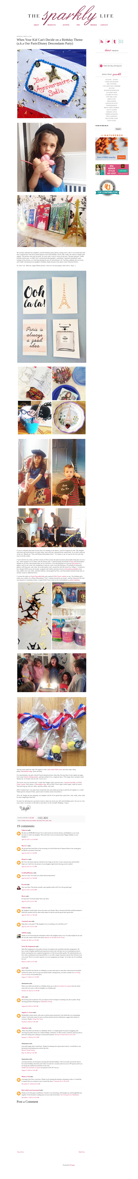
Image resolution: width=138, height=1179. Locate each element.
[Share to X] (43, 818)
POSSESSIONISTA (111, 105)
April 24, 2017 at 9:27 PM (29, 901)
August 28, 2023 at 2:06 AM (30, 1006)
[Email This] (39, 818)
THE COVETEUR (111, 84)
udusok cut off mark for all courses (54, 937)
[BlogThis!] (41, 818)
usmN (23, 968)
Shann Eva (25, 859)
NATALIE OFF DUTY (112, 103)
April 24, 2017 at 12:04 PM (30, 839)
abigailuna (25, 1028)
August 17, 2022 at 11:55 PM (30, 977)
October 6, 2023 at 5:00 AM (30, 1022)
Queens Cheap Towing (28, 1050)
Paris (71, 561)
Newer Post (20, 1152)
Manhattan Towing (46, 1001)
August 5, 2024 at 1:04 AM (30, 1070)
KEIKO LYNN (112, 99)
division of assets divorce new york (65, 1034)
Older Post (82, 1152)
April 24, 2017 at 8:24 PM (29, 890)
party (47, 820)
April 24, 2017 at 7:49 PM (29, 878)
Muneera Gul (26, 1076)
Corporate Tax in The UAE (61, 1081)
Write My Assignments (28, 946)
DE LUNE (111, 88)
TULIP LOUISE (111, 120)
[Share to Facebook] (45, 818)
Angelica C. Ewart (27, 1012)
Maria (23, 896)
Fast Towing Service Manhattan (69, 1095)
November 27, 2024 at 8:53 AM (31, 1084)
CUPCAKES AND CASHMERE (111, 86)
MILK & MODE (111, 101)
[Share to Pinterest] (47, 818)
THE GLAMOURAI (111, 116)
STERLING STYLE (111, 112)
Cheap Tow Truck (38, 1019)
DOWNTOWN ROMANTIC (111, 90)
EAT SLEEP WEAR (111, 92)
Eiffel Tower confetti (59, 576)
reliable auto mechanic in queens (31, 1067)
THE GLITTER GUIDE (111, 118)
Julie (23, 997)
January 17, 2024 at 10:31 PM (30, 1037)
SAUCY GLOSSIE (112, 110)
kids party (39, 820)
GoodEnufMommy (27, 873)
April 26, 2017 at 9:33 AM (29, 926)
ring (40, 784)
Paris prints (75, 563)
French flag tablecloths (38, 576)
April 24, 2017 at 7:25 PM (29, 866)
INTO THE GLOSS (111, 97)
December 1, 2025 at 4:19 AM (30, 1097)
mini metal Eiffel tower (55, 769)
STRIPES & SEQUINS (111, 114)
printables (71, 569)
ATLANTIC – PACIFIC (111, 79)
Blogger (72, 1165)
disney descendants (31, 820)
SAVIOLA (24, 933)
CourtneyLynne (26, 921)
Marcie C (24, 846)
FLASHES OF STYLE (112, 94)
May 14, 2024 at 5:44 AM (29, 1053)
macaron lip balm (70, 782)
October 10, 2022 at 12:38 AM (30, 990)
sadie (50, 820)
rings (26, 771)
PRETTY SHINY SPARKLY (111, 107)
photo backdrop (75, 580)
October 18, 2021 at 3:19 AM (30, 940)
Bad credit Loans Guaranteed (31, 1090)
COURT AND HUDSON (111, 82)
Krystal (24, 884)
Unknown (24, 830)
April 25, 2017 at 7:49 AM (29, 915)
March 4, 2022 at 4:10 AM (29, 961)
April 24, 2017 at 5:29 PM (29, 853)
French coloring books (30, 777)
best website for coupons (64, 986)
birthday (24, 820)
